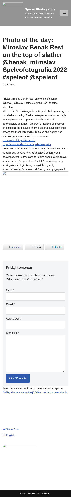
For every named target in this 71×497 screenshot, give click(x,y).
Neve (23, 493)
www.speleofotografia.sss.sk (19, 140)
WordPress (44, 493)
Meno (10, 290)
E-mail (10, 304)
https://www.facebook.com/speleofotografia (27, 144)
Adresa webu (13, 318)
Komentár (12, 332)
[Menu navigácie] (64, 13)
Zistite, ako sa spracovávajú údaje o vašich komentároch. (35, 392)
